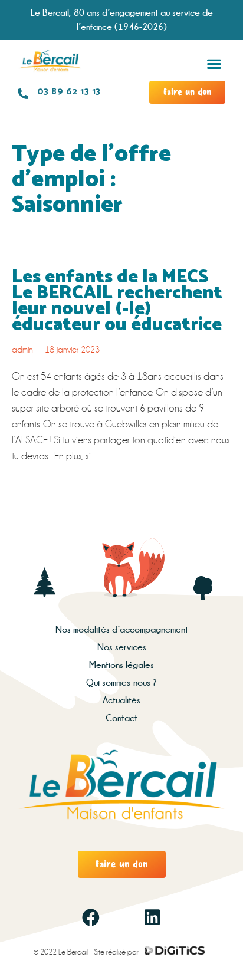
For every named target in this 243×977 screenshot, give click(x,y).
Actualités (121, 700)
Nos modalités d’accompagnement (121, 629)
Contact (121, 718)
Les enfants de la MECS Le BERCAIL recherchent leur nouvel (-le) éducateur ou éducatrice (117, 301)
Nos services (121, 647)
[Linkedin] (152, 917)
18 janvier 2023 (72, 349)
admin (22, 349)
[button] (213, 63)
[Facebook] (91, 917)
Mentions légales (121, 665)
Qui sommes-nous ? (121, 682)
